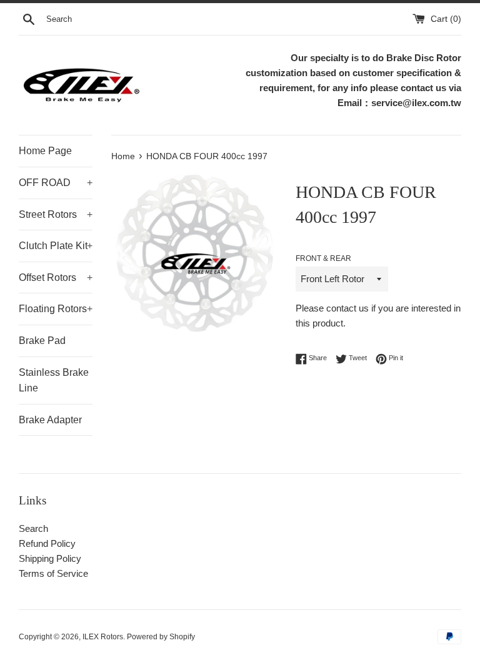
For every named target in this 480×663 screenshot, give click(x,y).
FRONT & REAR (323, 258)
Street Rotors (55, 214)
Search (33, 528)
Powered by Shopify (161, 636)
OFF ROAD (55, 182)
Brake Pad (42, 340)
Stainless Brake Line (54, 380)
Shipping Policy (50, 558)
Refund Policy (47, 543)
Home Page (45, 150)
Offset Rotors (55, 277)
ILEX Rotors (102, 636)
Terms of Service (53, 573)
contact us (347, 308)
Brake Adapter (50, 420)
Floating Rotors (55, 308)
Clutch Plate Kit (55, 245)
